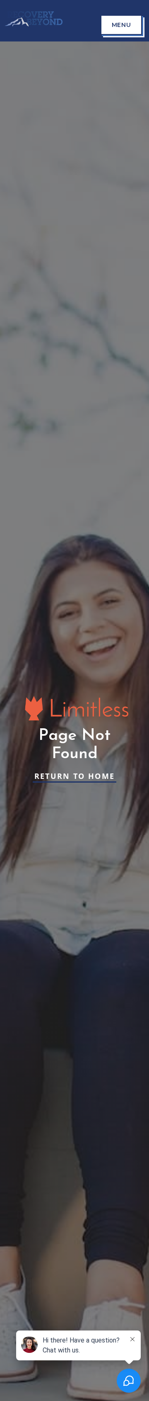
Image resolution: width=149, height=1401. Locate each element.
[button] (121, 25)
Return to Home (74, 776)
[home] (31, 20)
